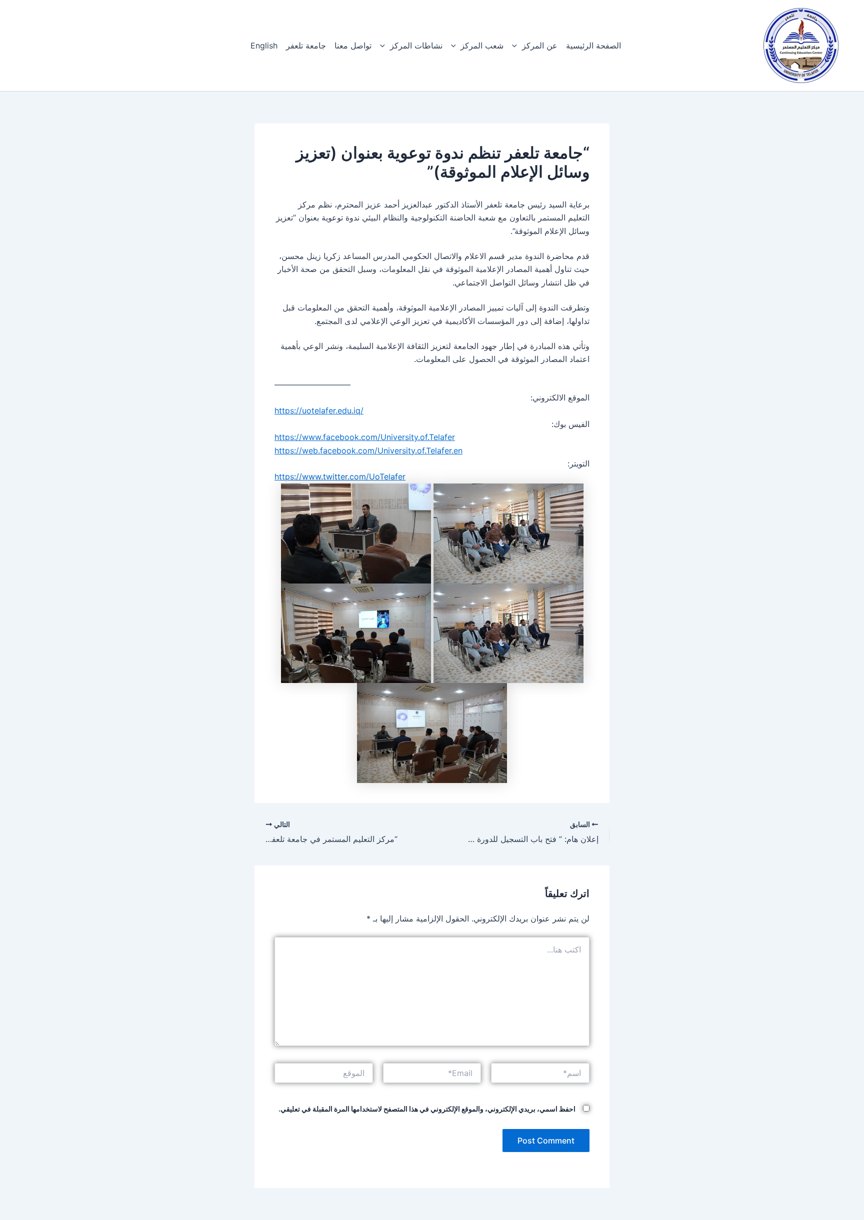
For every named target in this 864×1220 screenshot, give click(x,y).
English (264, 45)
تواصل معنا (353, 45)
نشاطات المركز (416, 45)
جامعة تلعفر (306, 45)
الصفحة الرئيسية (593, 45)
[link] (364, 437)
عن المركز (540, 45)
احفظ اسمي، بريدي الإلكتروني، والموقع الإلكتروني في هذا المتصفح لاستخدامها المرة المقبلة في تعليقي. (427, 1109)
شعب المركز (482, 45)
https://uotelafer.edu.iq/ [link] (319, 411)
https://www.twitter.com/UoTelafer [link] (340, 477)
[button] (517, 46)
